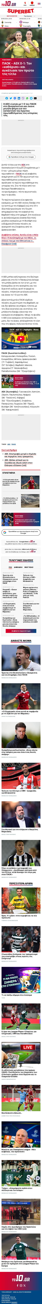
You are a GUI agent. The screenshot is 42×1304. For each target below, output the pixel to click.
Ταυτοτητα (6, 1295)
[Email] (35, 98)
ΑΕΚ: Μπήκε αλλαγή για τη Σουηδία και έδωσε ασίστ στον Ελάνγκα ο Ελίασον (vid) (19, 462)
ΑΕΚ (23, 164)
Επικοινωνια (6, 1301)
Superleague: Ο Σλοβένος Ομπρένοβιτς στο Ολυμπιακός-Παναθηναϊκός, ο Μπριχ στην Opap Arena (19, 84)
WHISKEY (14, 1302)
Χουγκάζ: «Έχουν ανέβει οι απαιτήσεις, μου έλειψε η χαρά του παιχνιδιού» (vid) (10, 593)
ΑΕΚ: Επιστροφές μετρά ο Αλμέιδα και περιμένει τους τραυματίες (20, 455)
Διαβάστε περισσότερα (21, 631)
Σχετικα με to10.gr (8, 1297)
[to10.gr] (9, 3)
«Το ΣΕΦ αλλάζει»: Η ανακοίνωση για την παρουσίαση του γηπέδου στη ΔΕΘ (31, 619)
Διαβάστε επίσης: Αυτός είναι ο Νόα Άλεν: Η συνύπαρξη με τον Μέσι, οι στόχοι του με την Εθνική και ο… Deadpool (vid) (20, 239)
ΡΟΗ (10, 567)
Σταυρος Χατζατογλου (10, 93)
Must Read (28, 567)
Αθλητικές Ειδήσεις (29, 549)
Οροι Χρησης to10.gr (9, 1299)
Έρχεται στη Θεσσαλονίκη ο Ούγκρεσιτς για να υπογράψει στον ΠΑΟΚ (10, 579)
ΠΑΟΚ (19, 173)
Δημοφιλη (18, 567)
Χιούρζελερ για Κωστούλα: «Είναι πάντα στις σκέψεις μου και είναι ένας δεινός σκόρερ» (11, 622)
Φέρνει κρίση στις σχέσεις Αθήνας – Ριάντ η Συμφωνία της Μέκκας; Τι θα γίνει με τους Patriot (30, 592)
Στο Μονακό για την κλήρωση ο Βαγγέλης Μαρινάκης (31, 607)
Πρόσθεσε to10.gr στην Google (22, 157)
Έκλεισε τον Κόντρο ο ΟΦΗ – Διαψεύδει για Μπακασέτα (29, 578)
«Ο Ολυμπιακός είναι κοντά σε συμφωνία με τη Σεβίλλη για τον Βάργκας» (9, 608)
